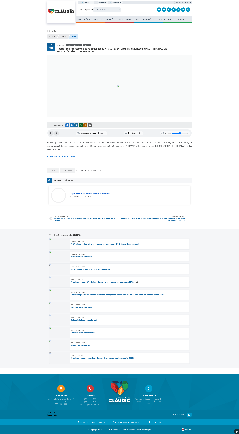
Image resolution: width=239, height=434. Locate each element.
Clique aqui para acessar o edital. (61, 156)
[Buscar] (119, 9)
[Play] (51, 133)
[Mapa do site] (183, 9)
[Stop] (56, 133)
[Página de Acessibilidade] (188, 9)
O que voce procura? (85, 10)
